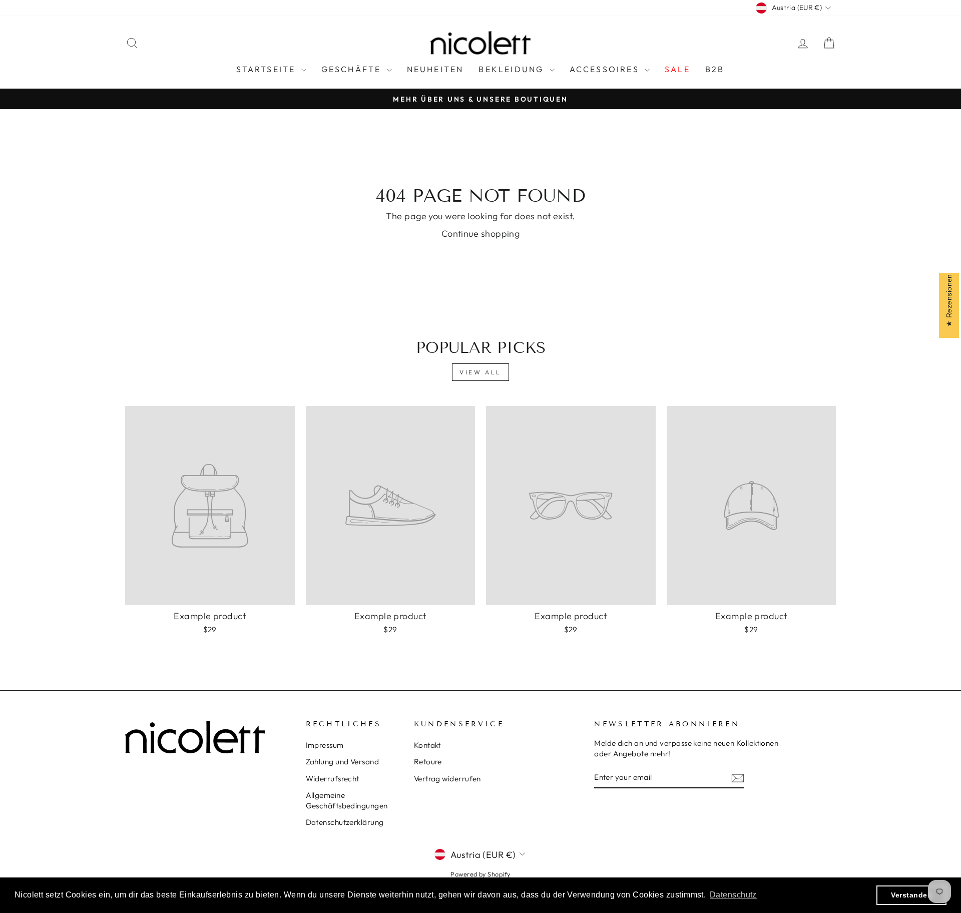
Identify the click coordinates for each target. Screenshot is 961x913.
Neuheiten (435, 69)
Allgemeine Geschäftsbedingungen (347, 800)
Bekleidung (512, 69)
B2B (715, 69)
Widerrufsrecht (332, 778)
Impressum (325, 745)
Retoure (428, 761)
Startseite (267, 69)
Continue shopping (480, 233)
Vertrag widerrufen (447, 778)
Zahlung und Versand (342, 761)
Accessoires (606, 69)
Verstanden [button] (911, 895)
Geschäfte (352, 69)
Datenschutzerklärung (345, 822)
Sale (677, 69)
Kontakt (427, 745)
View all (480, 372)
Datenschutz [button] (733, 894)
